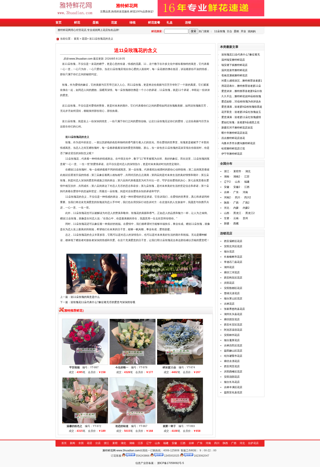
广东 (236, 192)
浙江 (226, 171)
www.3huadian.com (81, 58)
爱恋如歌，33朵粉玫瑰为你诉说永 (241, 101)
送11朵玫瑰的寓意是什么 (85, 297)
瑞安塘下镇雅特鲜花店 (234, 65)
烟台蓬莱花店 (232, 340)
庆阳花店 (229, 282)
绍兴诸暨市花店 (233, 355)
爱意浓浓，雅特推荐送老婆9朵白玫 (241, 91)
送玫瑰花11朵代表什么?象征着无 (240, 54)
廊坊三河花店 (232, 272)
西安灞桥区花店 (233, 241)
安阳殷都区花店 (233, 288)
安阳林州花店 (232, 335)
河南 (245, 192)
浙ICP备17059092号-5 (170, 463)
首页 (76, 38)
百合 (229, 31)
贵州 (245, 218)
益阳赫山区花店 (233, 350)
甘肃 (226, 218)
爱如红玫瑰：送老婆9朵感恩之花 (240, 122)
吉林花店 (229, 303)
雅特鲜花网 (109, 450)
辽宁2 (227, 181)
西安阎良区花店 (233, 277)
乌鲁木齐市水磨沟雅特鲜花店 (238, 143)
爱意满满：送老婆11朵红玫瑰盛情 (241, 117)
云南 (236, 218)
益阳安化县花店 (233, 392)
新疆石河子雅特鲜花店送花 (237, 127)
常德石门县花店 (233, 262)
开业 (243, 31)
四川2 (247, 197)
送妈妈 (252, 31)
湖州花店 (229, 267)
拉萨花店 (253, 443)
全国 (81, 443)
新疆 (226, 223)
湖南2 (236, 176)
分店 (98, 443)
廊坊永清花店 (232, 361)
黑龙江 (237, 213)
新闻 (72, 443)
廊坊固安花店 (232, 319)
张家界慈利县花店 (234, 308)
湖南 (226, 176)
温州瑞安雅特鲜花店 (233, 59)
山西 (226, 213)
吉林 (226, 192)
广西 (236, 202)
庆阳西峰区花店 (233, 371)
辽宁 (149, 443)
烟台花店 (229, 251)
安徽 (226, 186)
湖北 (248, 171)
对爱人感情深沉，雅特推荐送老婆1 (241, 80)
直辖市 (237, 171)
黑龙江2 (250, 213)
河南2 (227, 197)
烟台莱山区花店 (233, 298)
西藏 (236, 223)
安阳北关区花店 (233, 246)
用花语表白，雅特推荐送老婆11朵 (241, 85)
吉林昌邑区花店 (233, 345)
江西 (246, 186)
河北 (226, 207)
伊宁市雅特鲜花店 (231, 153)
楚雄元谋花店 (232, 293)
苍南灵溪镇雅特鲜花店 (234, 75)
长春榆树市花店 (233, 256)
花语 (84, 38)
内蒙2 (246, 207)
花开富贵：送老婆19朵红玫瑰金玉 (241, 111)
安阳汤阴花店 (232, 376)
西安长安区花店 (233, 324)
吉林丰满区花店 (233, 387)
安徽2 (236, 186)
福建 (246, 181)
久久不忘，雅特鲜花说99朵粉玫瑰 (241, 96)
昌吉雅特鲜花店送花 (233, 138)
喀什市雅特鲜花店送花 (234, 132)
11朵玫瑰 (219, 31)
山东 (237, 181)
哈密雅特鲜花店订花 (233, 148)
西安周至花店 (232, 366)
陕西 (226, 202)
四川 (237, 197)
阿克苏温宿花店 (233, 329)
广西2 (246, 202)
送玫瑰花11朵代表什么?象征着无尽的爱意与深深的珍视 (103, 302)
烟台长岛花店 (232, 382)
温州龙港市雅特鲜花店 (234, 70)
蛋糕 (236, 31)
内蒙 (236, 207)
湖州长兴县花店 (233, 314)
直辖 (115, 443)
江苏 (246, 176)
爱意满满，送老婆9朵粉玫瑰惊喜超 (241, 106)
